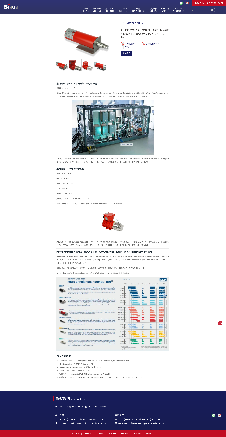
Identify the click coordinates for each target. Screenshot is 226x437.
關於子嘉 (75, 433)
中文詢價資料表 (131, 43)
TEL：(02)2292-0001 (68, 419)
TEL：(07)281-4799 (127, 419)
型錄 (127, 47)
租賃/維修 (125, 433)
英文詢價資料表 (152, 43)
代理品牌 (137, 433)
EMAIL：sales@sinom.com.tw (70, 406)
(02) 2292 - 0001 (214, 3)
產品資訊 (87, 433)
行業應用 (100, 433)
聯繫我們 (149, 433)
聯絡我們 (126, 53)
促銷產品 (112, 433)
